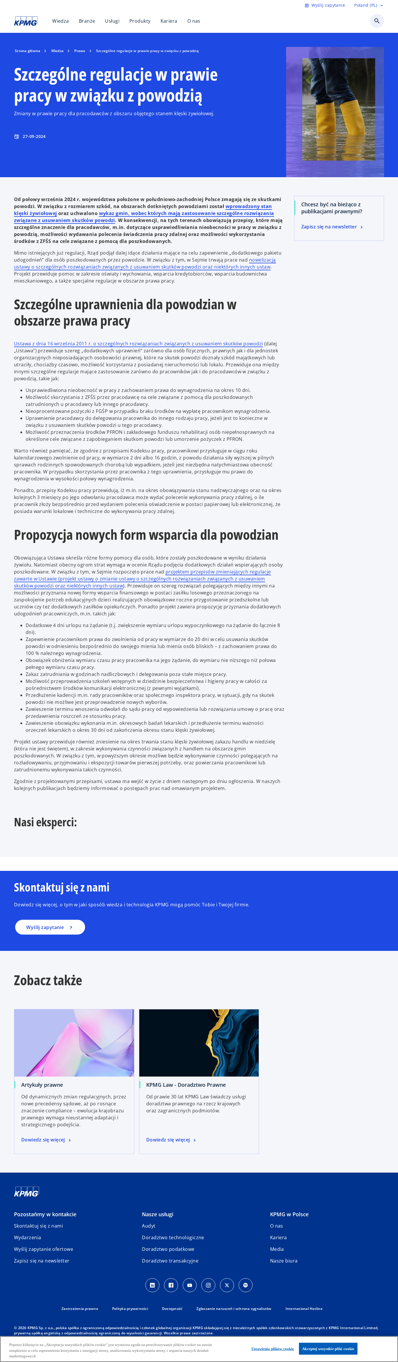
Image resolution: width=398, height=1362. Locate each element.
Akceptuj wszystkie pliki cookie (328, 1348)
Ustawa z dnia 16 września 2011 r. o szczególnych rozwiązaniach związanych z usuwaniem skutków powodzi (138, 343)
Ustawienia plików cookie (272, 1348)
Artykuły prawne (42, 1084)
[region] (199, 1349)
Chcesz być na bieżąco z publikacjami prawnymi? (331, 208)
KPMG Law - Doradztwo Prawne (186, 1084)
